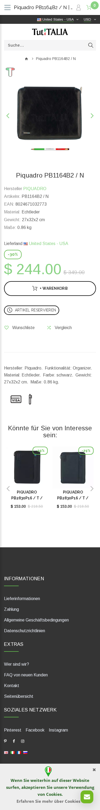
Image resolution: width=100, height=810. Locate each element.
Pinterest (12, 730)
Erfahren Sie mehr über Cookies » (50, 801)
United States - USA (48, 243)
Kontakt (11, 685)
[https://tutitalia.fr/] (19, 752)
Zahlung (11, 609)
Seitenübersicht (18, 696)
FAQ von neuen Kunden (26, 675)
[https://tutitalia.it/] (12, 752)
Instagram (58, 730)
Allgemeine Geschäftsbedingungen (36, 620)
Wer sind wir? (16, 664)
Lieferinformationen (22, 598)
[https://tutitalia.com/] (6, 752)
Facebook (35, 730)
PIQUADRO (34, 188)
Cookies (54, 794)
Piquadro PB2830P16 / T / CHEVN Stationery (27, 498)
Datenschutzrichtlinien (24, 630)
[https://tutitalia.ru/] (25, 752)
